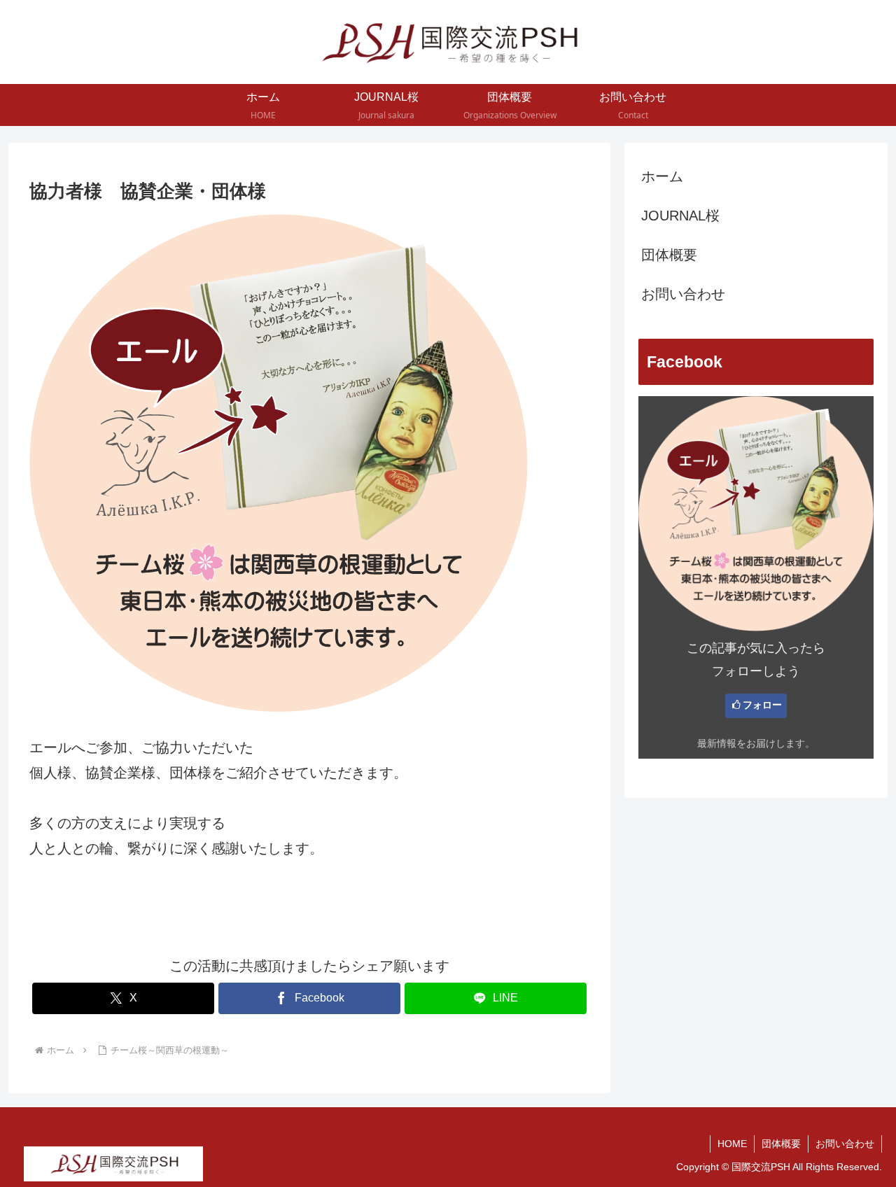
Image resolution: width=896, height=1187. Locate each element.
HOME (732, 1143)
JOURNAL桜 (680, 215)
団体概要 (669, 254)
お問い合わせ (683, 294)
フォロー (762, 704)
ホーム (662, 176)
